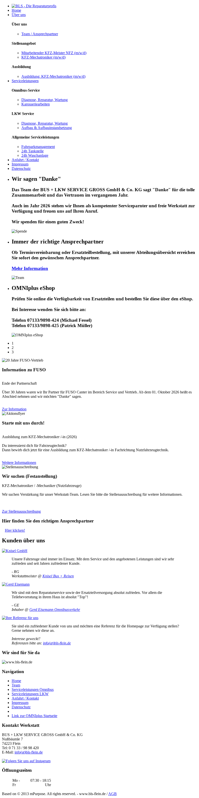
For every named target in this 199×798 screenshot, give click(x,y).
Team (16, 685)
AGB (112, 794)
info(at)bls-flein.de (57, 643)
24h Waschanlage (34, 155)
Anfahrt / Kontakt (25, 160)
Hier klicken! (15, 530)
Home (16, 10)
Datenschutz (21, 168)
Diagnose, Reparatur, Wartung (44, 100)
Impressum (20, 164)
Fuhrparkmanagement (38, 147)
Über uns (19, 15)
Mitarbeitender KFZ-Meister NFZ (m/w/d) (53, 53)
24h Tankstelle (32, 151)
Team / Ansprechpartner (39, 34)
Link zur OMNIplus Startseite (34, 716)
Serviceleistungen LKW (30, 694)
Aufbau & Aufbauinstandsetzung (46, 128)
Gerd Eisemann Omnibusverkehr (54, 609)
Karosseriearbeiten (35, 104)
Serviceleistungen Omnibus (33, 689)
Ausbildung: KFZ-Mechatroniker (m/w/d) (53, 76)
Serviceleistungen (25, 81)
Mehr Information (30, 268)
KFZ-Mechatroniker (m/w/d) (43, 57)
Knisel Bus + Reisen (58, 576)
